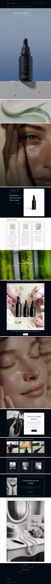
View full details (17, 203)
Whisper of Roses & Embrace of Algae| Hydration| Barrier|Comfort (24, 331)
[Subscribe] (32, 572)
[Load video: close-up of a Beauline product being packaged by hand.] (25, 531)
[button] (40, 3)
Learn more (16, 106)
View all (25, 334)
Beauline (9, 582)
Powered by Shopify (13, 582)
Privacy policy (17, 582)
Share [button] (11, 203)
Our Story (34, 430)
